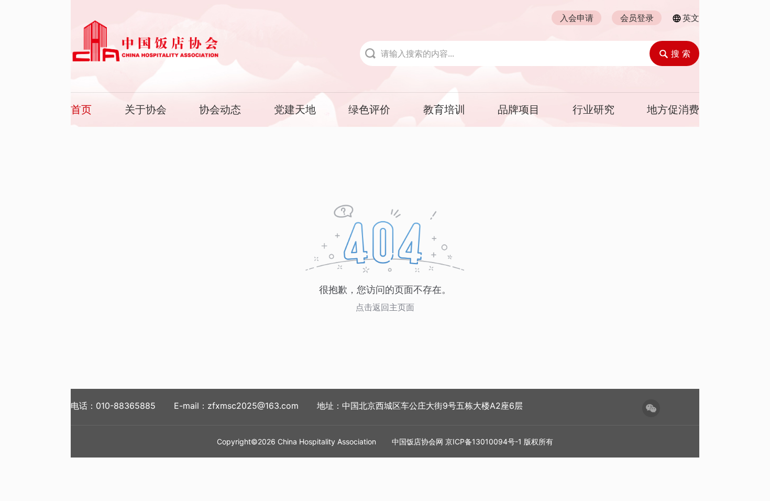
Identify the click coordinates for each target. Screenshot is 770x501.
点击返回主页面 (385, 307)
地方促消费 (673, 109)
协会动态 (220, 109)
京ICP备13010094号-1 (483, 441)
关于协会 (146, 109)
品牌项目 (519, 109)
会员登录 (637, 18)
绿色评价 (369, 109)
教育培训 (444, 109)
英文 (691, 18)
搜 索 (680, 53)
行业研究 (593, 109)
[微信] (651, 408)
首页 (81, 109)
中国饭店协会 (196, 41)
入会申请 (576, 18)
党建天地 (295, 109)
